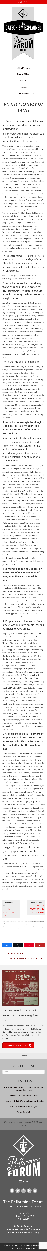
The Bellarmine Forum (38, 921)
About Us (23, 80)
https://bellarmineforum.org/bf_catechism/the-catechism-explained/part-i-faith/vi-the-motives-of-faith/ (23, 924)
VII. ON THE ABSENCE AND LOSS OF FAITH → (27, 958)
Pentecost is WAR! (23, 1112)
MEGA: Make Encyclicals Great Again (23, 1106)
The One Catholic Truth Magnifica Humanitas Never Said (23, 1101)
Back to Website (23, 74)
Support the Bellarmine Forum (23, 93)
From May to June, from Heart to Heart (23, 1095)
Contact (23, 87)
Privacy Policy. (30, 1248)
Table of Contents (23, 68)
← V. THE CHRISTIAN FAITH (13, 953)
